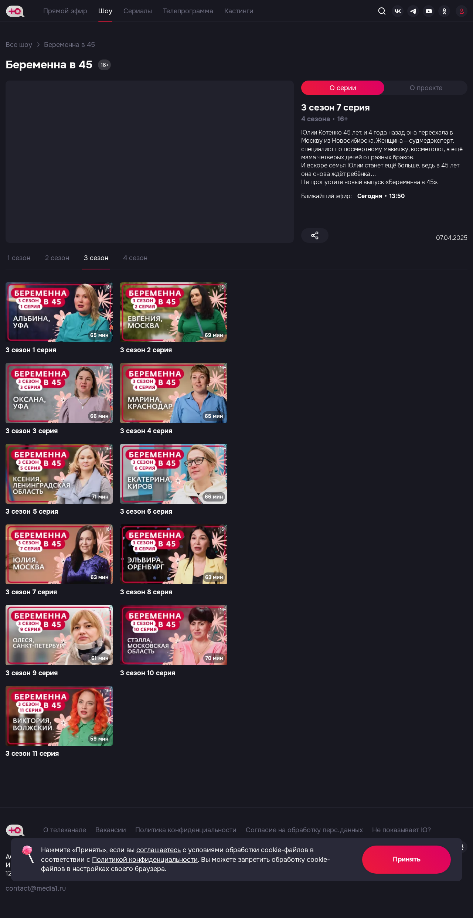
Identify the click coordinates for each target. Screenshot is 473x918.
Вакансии (110, 830)
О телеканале (64, 830)
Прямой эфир (65, 11)
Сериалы (137, 11)
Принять (407, 859)
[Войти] (461, 11)
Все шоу (19, 45)
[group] (59, 319)
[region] (236, 263)
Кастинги (238, 11)
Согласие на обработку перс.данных (304, 830)
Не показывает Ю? (401, 830)
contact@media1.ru (36, 888)
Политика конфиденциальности (185, 830)
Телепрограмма (188, 11)
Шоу (105, 11)
